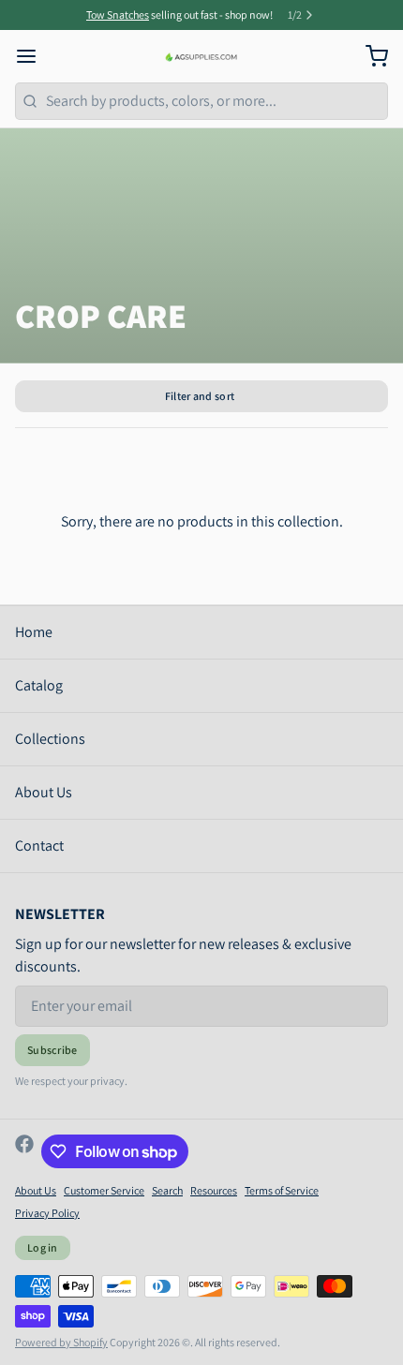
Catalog (39, 685)
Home (33, 632)
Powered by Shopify (61, 1342)
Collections (50, 739)
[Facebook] (24, 1151)
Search (167, 1190)
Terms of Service (282, 1190)
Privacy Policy (47, 1213)
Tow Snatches (117, 14)
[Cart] (369, 56)
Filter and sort (200, 396)
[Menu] (33, 56)
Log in (42, 1247)
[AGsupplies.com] (202, 56)
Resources (213, 1190)
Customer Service (104, 1190)
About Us (43, 792)
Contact (39, 845)
